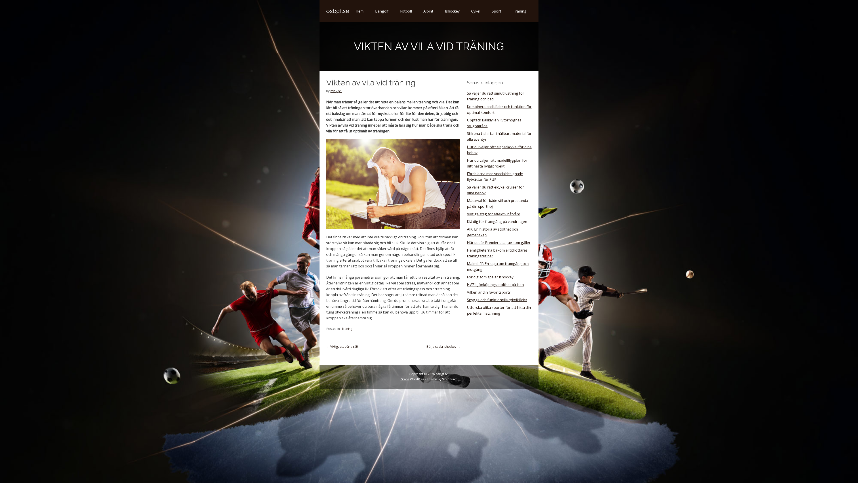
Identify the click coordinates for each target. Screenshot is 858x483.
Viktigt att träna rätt (342, 346)
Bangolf (382, 11)
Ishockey (452, 11)
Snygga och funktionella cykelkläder (497, 299)
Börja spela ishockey (443, 346)
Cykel (475, 11)
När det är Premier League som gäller (498, 242)
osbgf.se (337, 11)
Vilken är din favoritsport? (489, 292)
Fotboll (406, 11)
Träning (519, 11)
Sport (496, 11)
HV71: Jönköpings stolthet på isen (495, 284)
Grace (405, 379)
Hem (360, 11)
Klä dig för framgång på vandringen (497, 221)
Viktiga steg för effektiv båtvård (493, 214)
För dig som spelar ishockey (490, 277)
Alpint (428, 11)
